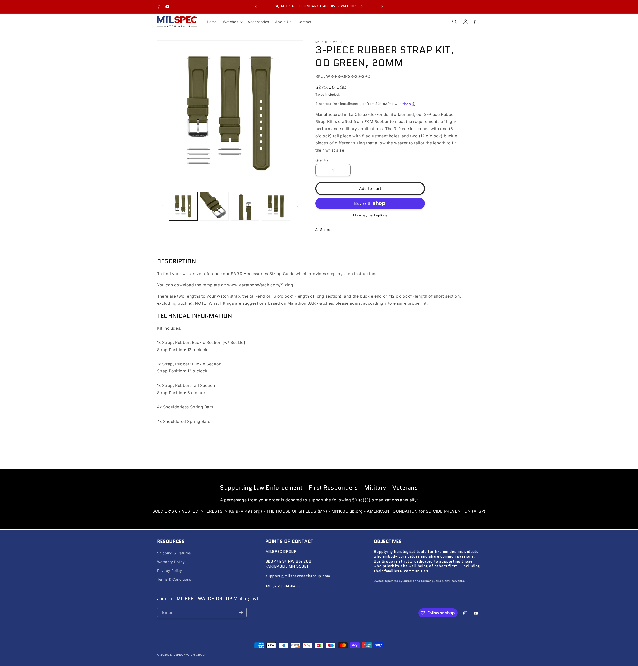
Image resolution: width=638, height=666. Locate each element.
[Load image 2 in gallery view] (214, 206)
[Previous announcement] (255, 6)
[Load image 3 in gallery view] (245, 206)
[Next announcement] (382, 6)
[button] (232, 22)
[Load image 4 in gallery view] (276, 206)
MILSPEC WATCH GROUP (188, 654)
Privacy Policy (169, 570)
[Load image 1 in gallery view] (183, 206)
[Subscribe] (241, 612)
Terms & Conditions (174, 579)
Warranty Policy (171, 562)
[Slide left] (162, 206)
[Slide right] (297, 206)
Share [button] (325, 229)
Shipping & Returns (174, 553)
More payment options (370, 215)
